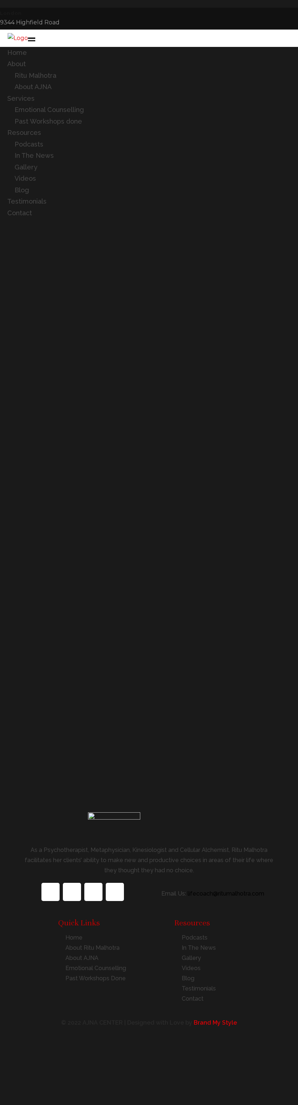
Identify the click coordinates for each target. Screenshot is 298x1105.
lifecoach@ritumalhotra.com (226, 893)
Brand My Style (215, 1022)
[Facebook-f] (50, 892)
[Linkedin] (72, 892)
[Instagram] (93, 892)
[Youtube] (115, 892)
